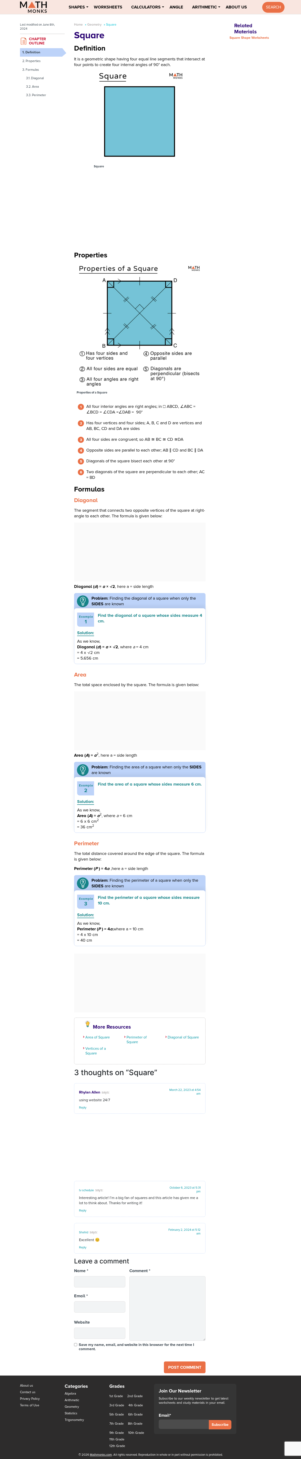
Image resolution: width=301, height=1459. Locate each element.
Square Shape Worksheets (249, 38)
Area (35, 87)
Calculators (146, 7)
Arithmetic (204, 7)
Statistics (71, 1413)
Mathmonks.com (101, 1455)
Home (78, 25)
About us (26, 1386)
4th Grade (135, 1405)
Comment (139, 1270)
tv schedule (86, 1190)
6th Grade (135, 1414)
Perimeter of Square (137, 1039)
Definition (32, 52)
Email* (165, 1415)
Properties (33, 61)
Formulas (32, 70)
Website (82, 1322)
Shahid (83, 1232)
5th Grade (116, 1414)
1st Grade (116, 1396)
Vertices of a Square (95, 1051)
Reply (82, 1107)
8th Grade (135, 1424)
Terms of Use (29, 1405)
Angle (176, 7)
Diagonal (37, 78)
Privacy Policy (30, 1399)
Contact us (28, 1392)
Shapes (77, 7)
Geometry (94, 25)
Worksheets (108, 7)
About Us (236, 7)
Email (81, 1295)
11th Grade (116, 1439)
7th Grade (116, 1424)
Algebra (70, 1394)
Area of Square (97, 1037)
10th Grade (136, 1433)
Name (81, 1270)
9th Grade (116, 1433)
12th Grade (117, 1446)
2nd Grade (135, 1396)
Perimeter (39, 95)
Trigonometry (74, 1420)
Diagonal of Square (183, 1037)
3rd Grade (116, 1405)
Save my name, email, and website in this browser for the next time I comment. (136, 1347)
